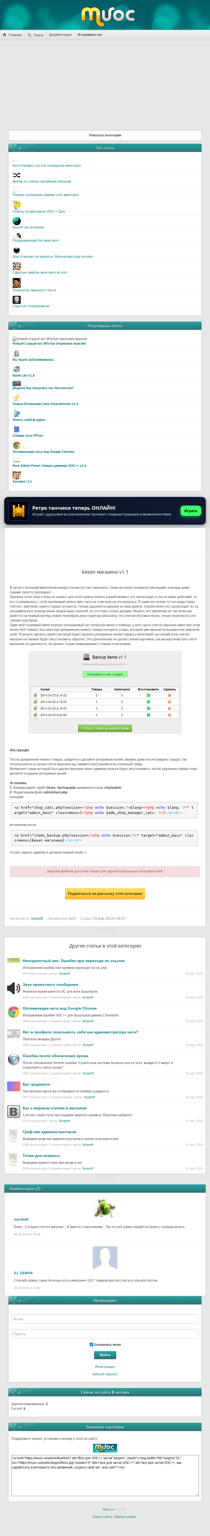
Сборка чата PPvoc (28, 436)
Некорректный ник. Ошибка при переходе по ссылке (74, 960)
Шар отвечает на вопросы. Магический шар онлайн (53, 257)
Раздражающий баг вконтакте (36, 240)
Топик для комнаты (41, 1155)
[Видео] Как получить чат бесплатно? (43, 388)
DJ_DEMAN (23, 1273)
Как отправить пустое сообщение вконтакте (47, 166)
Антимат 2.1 (22, 481)
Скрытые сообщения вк (31, 306)
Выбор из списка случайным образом (42, 181)
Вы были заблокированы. (33, 360)
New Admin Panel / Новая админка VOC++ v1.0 (49, 466)
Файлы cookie (125, 1517)
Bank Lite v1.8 (24, 375)
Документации (60, 35)
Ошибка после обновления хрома (55, 1056)
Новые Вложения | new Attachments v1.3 (45, 404)
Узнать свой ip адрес (29, 420)
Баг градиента (36, 1084)
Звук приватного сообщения (50, 984)
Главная (15, 35)
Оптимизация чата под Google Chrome (43, 452)
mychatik (21, 1219)
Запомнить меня (107, 1345)
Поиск (38, 35)
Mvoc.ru (109, 1509)
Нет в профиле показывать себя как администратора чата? (80, 1032)
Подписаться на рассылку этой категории (105, 894)
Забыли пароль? (105, 1374)
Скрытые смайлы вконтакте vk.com (40, 272)
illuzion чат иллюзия (28, 227)
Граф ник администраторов (49, 1132)
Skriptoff (64, 973)
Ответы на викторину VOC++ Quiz (39, 211)
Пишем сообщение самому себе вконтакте (46, 195)
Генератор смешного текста (34, 290)
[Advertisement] (105, 83)
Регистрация (105, 1367)
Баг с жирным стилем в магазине (55, 1108)
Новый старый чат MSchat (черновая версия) (49, 343)
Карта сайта (102, 1517)
